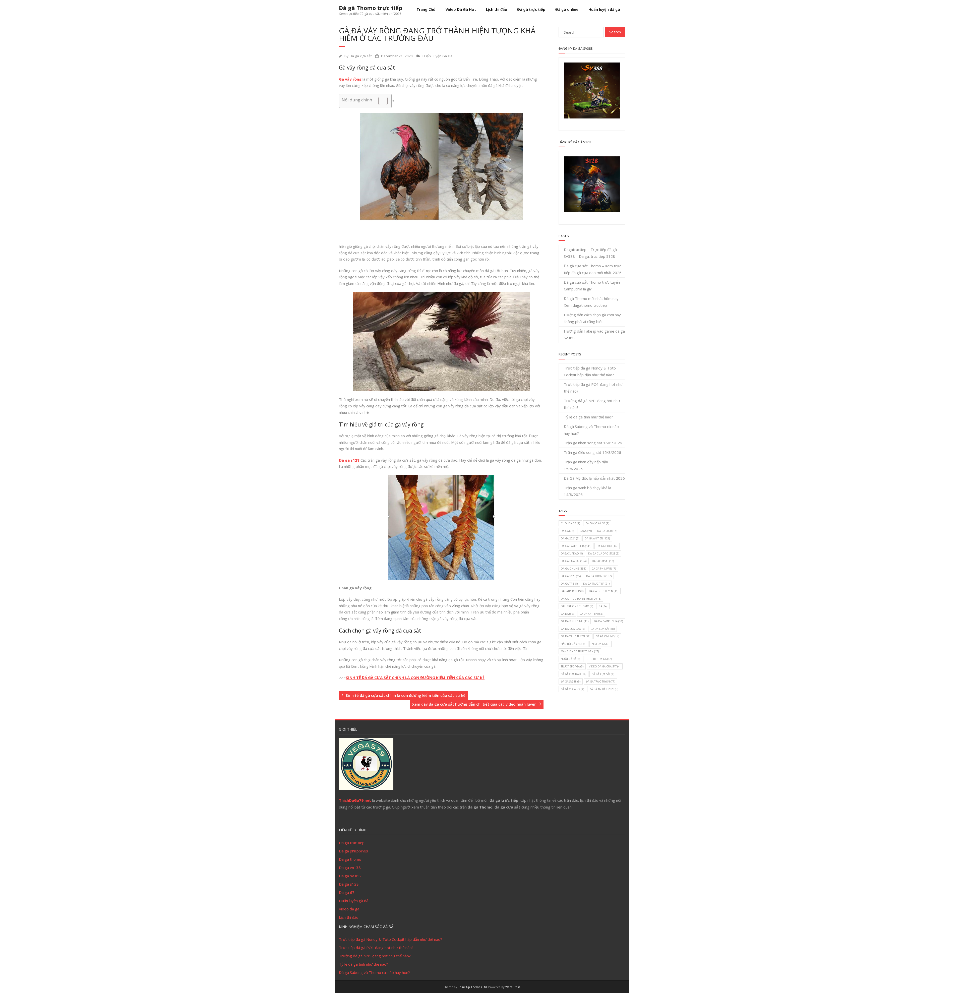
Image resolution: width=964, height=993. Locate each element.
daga (585, 531)
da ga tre (569, 583)
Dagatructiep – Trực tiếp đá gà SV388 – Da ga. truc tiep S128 (590, 253)
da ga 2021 (570, 538)
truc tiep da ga (598, 659)
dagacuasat (603, 561)
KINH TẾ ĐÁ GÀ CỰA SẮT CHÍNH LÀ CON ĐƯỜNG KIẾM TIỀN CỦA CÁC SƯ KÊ (415, 677)
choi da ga (570, 523)
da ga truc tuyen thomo (581, 598)
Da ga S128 (571, 576)
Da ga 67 (346, 892)
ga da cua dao (573, 629)
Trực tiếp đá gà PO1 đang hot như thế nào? (593, 388)
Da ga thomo (350, 859)
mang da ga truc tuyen (580, 651)
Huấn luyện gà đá (353, 900)
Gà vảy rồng (350, 79)
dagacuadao (572, 553)
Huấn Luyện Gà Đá (437, 56)
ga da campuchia (608, 621)
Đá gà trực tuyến (600, 681)
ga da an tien (591, 613)
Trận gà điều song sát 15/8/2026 (592, 452)
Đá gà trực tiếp (531, 9)
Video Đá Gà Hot (461, 9)
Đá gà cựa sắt (360, 56)
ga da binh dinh (574, 621)
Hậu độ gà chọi (573, 644)
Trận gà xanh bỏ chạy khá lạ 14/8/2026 (587, 491)
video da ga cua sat (604, 666)
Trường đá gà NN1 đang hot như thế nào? (592, 404)
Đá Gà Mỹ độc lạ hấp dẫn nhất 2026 (594, 478)
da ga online (573, 568)
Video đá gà (349, 908)
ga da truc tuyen (575, 636)
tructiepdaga (572, 666)
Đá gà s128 (349, 460)
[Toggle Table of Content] (380, 101)
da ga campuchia (576, 546)
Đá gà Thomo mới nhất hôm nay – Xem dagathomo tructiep (593, 302)
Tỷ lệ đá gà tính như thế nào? (588, 416)
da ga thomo (599, 576)
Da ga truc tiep (352, 842)
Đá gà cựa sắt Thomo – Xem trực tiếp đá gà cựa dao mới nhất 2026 (593, 269)
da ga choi (607, 546)
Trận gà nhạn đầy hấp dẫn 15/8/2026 (586, 465)
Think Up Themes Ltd (472, 987)
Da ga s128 (349, 884)
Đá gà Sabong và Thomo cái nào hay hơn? (591, 430)
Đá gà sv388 (570, 681)
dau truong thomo (577, 606)
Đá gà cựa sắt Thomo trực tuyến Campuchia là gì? (592, 285)
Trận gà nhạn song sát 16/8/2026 (593, 442)
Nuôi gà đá (570, 659)
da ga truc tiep (596, 583)
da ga (567, 531)
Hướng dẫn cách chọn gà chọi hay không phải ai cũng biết (592, 318)
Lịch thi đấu (496, 9)
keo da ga (600, 644)
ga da (567, 613)
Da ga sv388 (350, 875)
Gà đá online (607, 636)
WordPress (512, 987)
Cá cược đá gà (597, 523)
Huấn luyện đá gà (604, 9)
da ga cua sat (573, 561)
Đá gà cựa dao (573, 674)
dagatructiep (572, 591)
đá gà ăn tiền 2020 (603, 689)
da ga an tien (597, 538)
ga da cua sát (602, 629)
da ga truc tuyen (603, 591)
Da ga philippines (353, 850)
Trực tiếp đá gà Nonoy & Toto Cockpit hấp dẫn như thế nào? (590, 371)
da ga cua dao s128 (603, 553)
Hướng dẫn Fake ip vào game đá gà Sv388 (594, 334)
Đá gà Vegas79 (572, 689)
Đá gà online (566, 9)
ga (602, 606)
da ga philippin (603, 568)
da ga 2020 (607, 531)
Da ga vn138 (350, 867)
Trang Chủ (426, 9)
